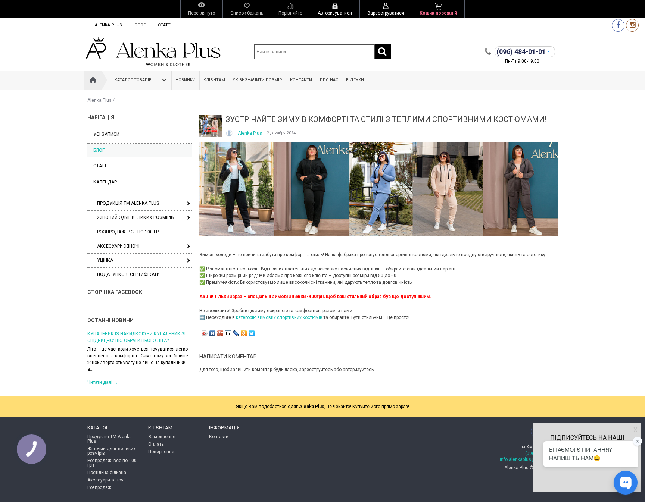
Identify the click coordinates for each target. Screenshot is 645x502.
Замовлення (161, 436)
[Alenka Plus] (229, 133)
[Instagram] (632, 25)
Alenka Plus (108, 25)
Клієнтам (214, 80)
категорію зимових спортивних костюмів (279, 317)
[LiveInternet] (228, 333)
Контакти (301, 80)
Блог (140, 25)
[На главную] (93, 80)
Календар (105, 182)
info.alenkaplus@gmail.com (529, 459)
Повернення (161, 451)
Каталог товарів (133, 80)
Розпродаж (99, 487)
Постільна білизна (106, 472)
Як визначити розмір (257, 80)
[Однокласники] (244, 333)
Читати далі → (102, 382)
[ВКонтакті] (212, 333)
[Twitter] (252, 333)
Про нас (329, 80)
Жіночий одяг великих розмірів (135, 217)
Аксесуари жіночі (118, 246)
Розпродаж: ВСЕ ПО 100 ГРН (129, 232)
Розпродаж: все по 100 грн (112, 463)
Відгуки (355, 80)
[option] (139, 357)
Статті (165, 25)
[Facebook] (618, 25)
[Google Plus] (220, 333)
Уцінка (105, 260)
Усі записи (106, 134)
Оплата (156, 444)
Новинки (185, 80)
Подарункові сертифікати (128, 274)
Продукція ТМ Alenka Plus (128, 203)
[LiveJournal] (236, 333)
